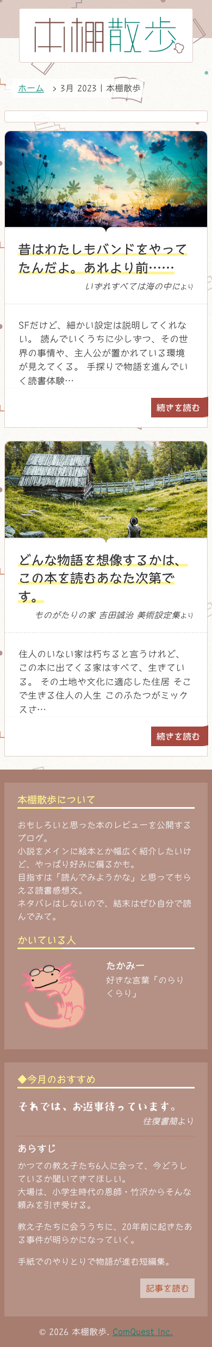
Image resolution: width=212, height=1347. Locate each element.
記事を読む (167, 1288)
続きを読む (178, 407)
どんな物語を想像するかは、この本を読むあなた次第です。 (103, 578)
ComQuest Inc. (143, 1331)
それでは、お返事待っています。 (98, 1106)
